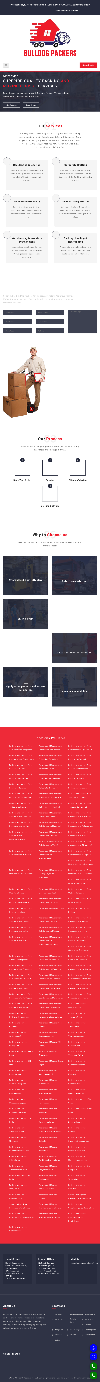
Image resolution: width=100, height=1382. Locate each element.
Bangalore (59, 1330)
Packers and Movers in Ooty (51, 908)
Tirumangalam (90, 1330)
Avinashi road (90, 1314)
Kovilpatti (74, 1335)
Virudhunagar (75, 1330)
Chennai (88, 1325)
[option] (50, 92)
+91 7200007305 (37, 10)
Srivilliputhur (90, 1335)
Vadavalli (58, 1314)
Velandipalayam (76, 1314)
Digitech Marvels (85, 1378)
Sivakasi (58, 1335)
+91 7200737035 (49, 1279)
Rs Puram (59, 1319)
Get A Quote (88, 65)
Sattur (57, 1340)
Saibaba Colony (73, 1320)
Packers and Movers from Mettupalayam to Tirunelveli (50, 873)
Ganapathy (89, 1319)
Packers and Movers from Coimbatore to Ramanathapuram (20, 835)
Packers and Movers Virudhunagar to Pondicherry (77, 1217)
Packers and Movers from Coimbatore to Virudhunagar (50, 854)
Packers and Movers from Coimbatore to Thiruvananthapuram (50, 940)
